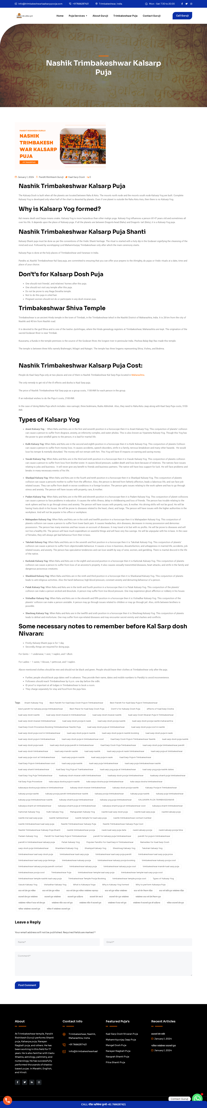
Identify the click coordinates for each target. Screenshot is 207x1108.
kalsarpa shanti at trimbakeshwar (34, 806)
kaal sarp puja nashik (72, 763)
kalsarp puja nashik (139, 793)
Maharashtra (138, 375)
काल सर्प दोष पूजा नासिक (51, 890)
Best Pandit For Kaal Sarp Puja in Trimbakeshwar (134, 702)
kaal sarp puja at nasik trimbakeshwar (125, 751)
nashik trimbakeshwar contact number (132, 818)
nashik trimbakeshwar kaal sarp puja (36, 824)
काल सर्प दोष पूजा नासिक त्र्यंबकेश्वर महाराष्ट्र (82, 890)
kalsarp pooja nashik (28, 793)
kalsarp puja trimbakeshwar (170, 793)
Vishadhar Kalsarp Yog (55, 884)
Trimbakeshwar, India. (110, 3)
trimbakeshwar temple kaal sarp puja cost (142, 872)
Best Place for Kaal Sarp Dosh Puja (87, 709)
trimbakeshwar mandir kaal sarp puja (161, 866)
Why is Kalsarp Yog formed (115, 884)
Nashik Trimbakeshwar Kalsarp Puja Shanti (39, 830)
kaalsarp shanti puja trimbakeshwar (167, 775)
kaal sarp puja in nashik (73, 757)
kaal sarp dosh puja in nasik (159, 733)
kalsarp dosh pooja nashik (126, 787)
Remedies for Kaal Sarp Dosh (154, 842)
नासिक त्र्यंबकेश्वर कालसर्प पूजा (29, 909)
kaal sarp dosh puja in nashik (81, 733)
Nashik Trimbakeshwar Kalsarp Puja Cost (123, 824)
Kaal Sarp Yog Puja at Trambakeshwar (74, 769)
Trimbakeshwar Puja (125, 15)
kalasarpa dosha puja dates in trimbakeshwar (40, 787)
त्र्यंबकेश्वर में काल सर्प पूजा (117, 902)
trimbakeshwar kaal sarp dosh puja (35, 854)
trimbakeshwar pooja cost (31, 872)
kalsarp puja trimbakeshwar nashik (35, 799)
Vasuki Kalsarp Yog (27, 884)
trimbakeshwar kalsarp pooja (76, 860)
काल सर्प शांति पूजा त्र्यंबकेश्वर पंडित (171, 890)
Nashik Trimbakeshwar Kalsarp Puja (78, 824)
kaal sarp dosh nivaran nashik (107, 715)
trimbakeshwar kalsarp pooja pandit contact (40, 866)
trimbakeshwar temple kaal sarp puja (96, 872)
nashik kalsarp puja (171, 812)
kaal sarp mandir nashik (66, 751)
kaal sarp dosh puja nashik (175, 739)
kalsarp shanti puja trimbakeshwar (76, 799)
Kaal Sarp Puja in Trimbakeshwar (135, 757)
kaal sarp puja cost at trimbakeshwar (36, 757)
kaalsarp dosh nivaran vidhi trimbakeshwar (80, 775)
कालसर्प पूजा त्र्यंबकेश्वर (52, 896)
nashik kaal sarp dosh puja (115, 812)
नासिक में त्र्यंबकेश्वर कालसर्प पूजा (58, 909)
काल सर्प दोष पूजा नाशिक (27, 890)
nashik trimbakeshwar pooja (81, 830)
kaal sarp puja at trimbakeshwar (167, 751)
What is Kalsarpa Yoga (84, 884)
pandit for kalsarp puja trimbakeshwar (112, 836)
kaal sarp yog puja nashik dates (158, 769)
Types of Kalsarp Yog (163, 878)
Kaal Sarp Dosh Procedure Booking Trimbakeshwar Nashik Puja (49, 727)
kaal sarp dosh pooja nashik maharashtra (152, 721)
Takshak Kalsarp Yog (152, 848)
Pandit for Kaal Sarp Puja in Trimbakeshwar (65, 836)
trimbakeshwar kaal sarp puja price (155, 854)
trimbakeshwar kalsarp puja (83, 866)
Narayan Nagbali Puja (118, 1051)
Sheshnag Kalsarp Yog (124, 848)
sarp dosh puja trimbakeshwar (33, 848)
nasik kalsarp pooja (142, 830)
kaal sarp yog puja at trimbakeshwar (118, 769)
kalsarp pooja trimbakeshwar (109, 793)
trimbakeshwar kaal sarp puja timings (36, 860)
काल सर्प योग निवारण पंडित (143, 890)
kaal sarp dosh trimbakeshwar (33, 751)
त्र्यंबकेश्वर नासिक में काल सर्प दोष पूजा (31, 902)
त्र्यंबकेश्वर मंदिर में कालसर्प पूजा (90, 902)
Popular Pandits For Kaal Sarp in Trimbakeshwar (110, 842)
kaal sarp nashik (92, 751)
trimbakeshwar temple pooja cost (129, 878)
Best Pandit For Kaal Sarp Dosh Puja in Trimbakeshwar (76, 702)
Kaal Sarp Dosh (76, 177)
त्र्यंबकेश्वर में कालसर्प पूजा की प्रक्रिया (146, 902)
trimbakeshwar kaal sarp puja (74, 854)
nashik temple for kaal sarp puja (91, 818)
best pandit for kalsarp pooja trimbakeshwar (40, 709)
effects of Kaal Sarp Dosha (160, 709)
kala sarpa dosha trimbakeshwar (146, 781)
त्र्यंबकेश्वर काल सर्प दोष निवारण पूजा (148, 896)
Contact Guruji (151, 15)
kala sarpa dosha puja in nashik (64, 781)
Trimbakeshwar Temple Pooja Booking (87, 878)
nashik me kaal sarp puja (30, 818)
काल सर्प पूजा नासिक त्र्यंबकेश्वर (116, 890)
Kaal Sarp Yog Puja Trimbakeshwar (35, 775)
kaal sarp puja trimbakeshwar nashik (143, 763)
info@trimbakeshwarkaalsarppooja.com (40, 3)
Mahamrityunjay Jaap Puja (121, 1039)
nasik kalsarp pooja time (171, 830)
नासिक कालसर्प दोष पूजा (175, 902)
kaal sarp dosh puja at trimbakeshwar (106, 727)
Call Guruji (182, 15)
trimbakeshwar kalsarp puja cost (120, 866)
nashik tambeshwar (58, 818)
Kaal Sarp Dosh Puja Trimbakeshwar (118, 745)
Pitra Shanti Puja (115, 1062)
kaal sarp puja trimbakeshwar (103, 763)
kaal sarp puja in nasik (102, 757)
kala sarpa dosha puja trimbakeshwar (105, 781)
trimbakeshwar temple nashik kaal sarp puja (40, 878)
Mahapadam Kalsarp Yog (82, 812)
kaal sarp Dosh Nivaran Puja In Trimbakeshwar (151, 715)
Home (60, 15)
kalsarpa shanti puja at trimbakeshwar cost (124, 806)
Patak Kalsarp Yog (71, 842)
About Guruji (100, 15)
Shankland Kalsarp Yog (66, 848)
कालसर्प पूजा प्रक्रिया (75, 896)
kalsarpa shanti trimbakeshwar (167, 806)
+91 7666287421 (78, 1044)
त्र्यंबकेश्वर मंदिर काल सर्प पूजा (62, 902)
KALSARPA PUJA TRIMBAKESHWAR (156, 799)
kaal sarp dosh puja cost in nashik (148, 727)
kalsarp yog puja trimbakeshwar (116, 799)
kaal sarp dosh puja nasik (30, 745)
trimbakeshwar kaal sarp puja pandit (113, 854)
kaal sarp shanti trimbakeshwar (33, 769)
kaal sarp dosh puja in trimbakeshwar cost (83, 739)
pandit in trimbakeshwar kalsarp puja (36, 842)
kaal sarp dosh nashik (29, 715)
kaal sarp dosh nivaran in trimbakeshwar (66, 715)
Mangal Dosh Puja (116, 1045)
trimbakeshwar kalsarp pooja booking (116, 860)
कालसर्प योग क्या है (96, 896)
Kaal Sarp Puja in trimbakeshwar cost (36, 763)
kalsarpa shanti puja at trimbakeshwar (77, 806)
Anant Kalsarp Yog (33, 702)
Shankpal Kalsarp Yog (95, 848)
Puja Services (77, 15)
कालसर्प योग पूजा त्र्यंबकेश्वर (119, 896)
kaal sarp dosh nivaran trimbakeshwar (37, 721)
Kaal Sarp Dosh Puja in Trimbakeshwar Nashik (132, 739)
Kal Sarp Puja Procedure (30, 781)
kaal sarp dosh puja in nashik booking (120, 733)
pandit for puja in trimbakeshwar (154, 836)
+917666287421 (81, 3)
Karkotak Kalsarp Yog (29, 812)
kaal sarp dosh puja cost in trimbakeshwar (39, 733)
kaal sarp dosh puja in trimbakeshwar (36, 739)
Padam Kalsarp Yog (28, 836)
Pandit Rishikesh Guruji (51, 177)
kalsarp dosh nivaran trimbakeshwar (88, 787)
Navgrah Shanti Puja (117, 1056)
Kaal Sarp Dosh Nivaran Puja (122, 1033)
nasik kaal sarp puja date (114, 830)
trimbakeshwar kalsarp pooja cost (159, 860)
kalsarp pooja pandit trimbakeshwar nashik (66, 793)
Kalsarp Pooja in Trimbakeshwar (161, 787)
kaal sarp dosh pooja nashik (111, 721)
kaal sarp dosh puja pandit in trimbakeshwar (72, 745)
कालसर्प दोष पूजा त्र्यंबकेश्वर (28, 896)
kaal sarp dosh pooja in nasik (76, 721)
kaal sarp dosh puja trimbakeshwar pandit (163, 745)
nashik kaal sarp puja (144, 812)
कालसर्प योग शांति (158, 1034)
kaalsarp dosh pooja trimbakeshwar (126, 775)
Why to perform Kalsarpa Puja (150, 884)
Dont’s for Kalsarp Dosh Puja (125, 709)
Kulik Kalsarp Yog (54, 812)
